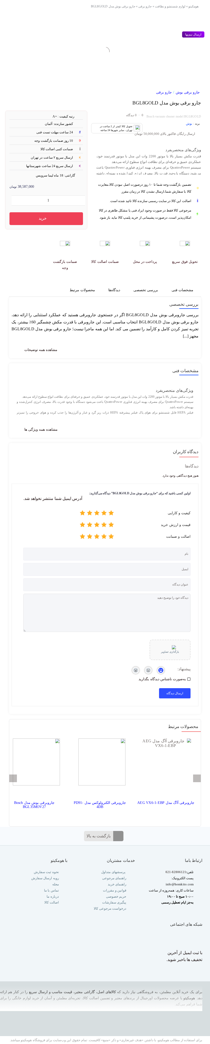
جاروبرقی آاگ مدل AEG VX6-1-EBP (165, 803)
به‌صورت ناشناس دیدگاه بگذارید (162, 679)
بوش (189, 123)
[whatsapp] (189, 937)
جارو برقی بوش (188, 92)
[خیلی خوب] (89, 514)
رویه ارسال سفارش (45, 878)
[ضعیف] (104, 514)
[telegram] (179, 937)
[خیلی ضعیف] (111, 514)
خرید (43, 218)
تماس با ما (51, 890)
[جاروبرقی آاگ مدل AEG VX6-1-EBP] (165, 764)
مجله (55, 884)
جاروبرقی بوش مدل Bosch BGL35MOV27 (34, 805)
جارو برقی (145, 6)
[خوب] (96, 514)
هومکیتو (193, 6)
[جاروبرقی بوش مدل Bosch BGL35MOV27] (34, 764)
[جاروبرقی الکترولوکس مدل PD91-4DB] (100, 764)
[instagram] (199, 937)
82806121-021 (175, 872)
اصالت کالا (51, 902)
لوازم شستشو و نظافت (170, 6)
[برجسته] (82, 514)
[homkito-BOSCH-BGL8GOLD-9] (160, 48)
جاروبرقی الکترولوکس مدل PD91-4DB (100, 805)
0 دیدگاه (131, 115)
